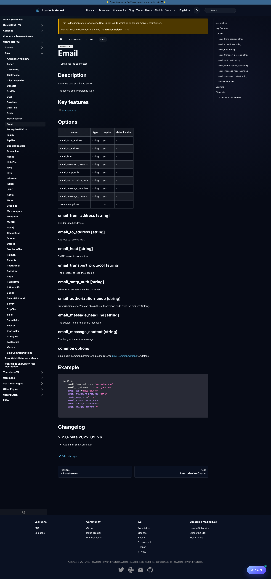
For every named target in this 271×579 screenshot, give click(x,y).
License (142, 532)
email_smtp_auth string (229, 60)
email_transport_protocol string (233, 55)
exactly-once (69, 110)
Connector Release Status (18, 36)
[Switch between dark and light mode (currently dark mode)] (197, 10)
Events (142, 537)
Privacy (142, 551)
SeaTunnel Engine (13, 383)
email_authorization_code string (233, 65)
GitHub (158, 10)
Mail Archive (196, 537)
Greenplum (13, 151)
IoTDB (10, 183)
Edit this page (69, 456)
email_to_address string (229, 44)
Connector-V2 (11, 41)
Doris (10, 113)
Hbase (10, 156)
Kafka (10, 194)
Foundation (144, 528)
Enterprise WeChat (17, 129)
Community (119, 10)
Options (219, 33)
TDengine (12, 336)
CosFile (11, 91)
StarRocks (13, 330)
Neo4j (10, 227)
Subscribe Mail (198, 532)
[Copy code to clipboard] (204, 377)
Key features (222, 28)
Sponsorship (145, 542)
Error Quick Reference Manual (22, 358)
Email (10, 124)
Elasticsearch (14, 118)
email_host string (226, 49)
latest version (113, 29)
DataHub (12, 102)
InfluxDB (12, 178)
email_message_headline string (233, 71)
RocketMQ (13, 281)
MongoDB (12, 216)
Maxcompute (14, 211)
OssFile (11, 243)
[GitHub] (150, 571)
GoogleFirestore (16, 145)
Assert (10, 64)
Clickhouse (13, 75)
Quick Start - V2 (12, 25)
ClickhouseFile (15, 80)
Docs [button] (89, 10)
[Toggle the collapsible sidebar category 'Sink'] (42, 53)
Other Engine (10, 389)
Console (11, 85)
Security (170, 10)
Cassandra (13, 69)
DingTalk (12, 107)
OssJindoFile (14, 249)
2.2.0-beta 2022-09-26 (229, 97)
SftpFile (11, 309)
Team (139, 10)
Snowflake (13, 320)
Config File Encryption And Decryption (20, 365)
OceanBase (13, 233)
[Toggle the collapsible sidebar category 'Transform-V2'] (42, 372)
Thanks (142, 546)
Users (148, 10)
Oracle (11, 238)
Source (9, 47)
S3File (10, 292)
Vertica (11, 347)
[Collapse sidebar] (23, 512)
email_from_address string (231, 39)
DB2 (9, 96)
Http (9, 172)
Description (221, 23)
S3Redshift (13, 287)
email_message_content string (232, 76)
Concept (8, 30)
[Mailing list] (140, 571)
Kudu (10, 200)
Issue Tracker (93, 532)
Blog (131, 10)
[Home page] (61, 39)
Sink (7, 53)
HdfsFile (11, 162)
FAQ (37, 528)
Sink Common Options (19, 352)
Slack (10, 314)
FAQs (6, 400)
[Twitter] (121, 571)
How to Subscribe (200, 528)
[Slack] (131, 571)
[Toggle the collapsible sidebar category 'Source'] (42, 47)
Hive (9, 167)
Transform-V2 (11, 372)
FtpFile (11, 140)
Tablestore (13, 341)
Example (220, 87)
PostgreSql (13, 265)
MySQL (11, 222)
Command (9, 377)
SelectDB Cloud (16, 298)
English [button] (183, 10)
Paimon (11, 254)
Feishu (10, 134)
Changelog (221, 92)
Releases (40, 532)
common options (226, 81)
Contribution (10, 394)
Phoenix (11, 260)
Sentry (11, 303)
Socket (11, 325)
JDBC (10, 189)
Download (104, 10)
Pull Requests (94, 537)
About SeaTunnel (13, 19)
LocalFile (12, 205)
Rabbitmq (12, 271)
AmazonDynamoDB (18, 58)
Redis (10, 276)
